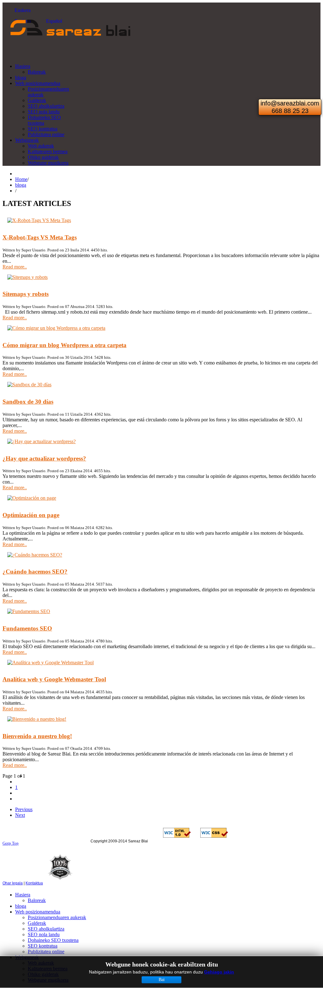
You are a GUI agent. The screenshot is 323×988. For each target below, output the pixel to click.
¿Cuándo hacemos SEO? (35, 571)
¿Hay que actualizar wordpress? (44, 458)
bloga (20, 185)
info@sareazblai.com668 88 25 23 (290, 107)
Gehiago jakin (219, 971)
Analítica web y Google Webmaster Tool (54, 679)
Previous (23, 809)
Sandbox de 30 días (28, 401)
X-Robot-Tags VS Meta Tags (40, 237)
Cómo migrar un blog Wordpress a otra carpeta (64, 345)
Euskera (22, 10)
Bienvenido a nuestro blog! (37, 736)
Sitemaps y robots (26, 294)
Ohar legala (13, 883)
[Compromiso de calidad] (60, 883)
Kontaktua (34, 883)
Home (21, 179)
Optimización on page (31, 515)
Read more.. (15, 266)
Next (20, 815)
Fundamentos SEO (27, 628)
